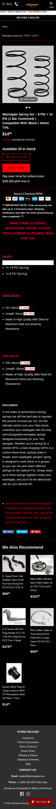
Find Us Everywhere (28, 742)
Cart (51, 7)
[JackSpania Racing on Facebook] (22, 794)
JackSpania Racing (20, 803)
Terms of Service (28, 746)
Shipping (6, 139)
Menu (9, 4)
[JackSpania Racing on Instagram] (28, 794)
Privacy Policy (28, 751)
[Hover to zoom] (28, 74)
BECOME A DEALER (28, 17)
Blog (28, 764)
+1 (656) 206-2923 (26, 782)
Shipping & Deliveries (28, 759)
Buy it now (16, 168)
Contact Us (28, 738)
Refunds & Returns (28, 755)
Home (5, 26)
